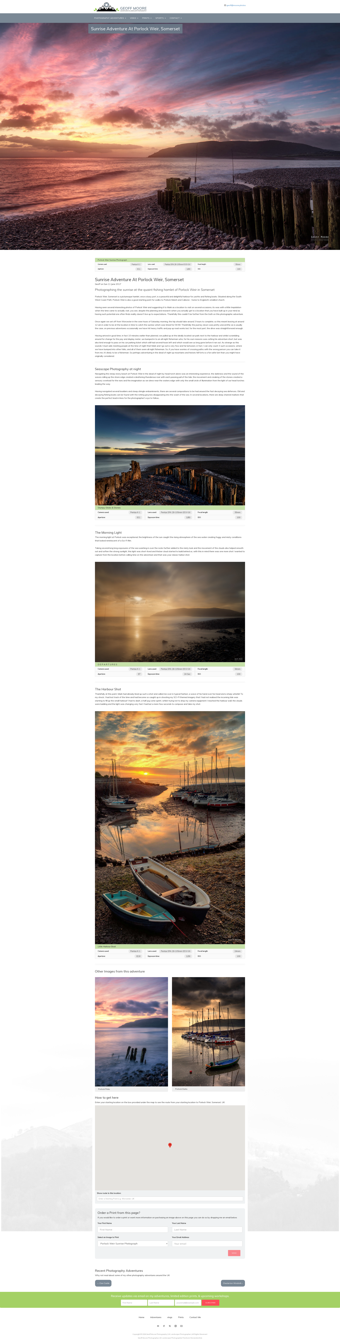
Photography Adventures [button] (109, 18)
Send (234, 1253)
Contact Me (195, 1317)
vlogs (169, 1317)
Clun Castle (103, 1283)
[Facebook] (164, 1326)
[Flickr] (158, 1326)
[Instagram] (175, 1326)
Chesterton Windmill (233, 1283)
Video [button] (133, 18)
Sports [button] (160, 18)
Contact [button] (175, 18)
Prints (181, 1317)
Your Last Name (179, 1223)
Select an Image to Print (108, 1237)
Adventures (155, 1317)
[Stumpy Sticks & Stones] (170, 455)
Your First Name (105, 1223)
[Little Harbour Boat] (170, 827)
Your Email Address (180, 1237)
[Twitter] (170, 1326)
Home (141, 1317)
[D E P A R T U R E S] (170, 612)
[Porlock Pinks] (131, 1032)
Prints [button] (146, 18)
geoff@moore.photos (236, 5)
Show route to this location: (109, 1193)
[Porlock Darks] (208, 1031)
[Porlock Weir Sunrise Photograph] (170, 136)
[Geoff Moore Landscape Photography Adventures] (120, 7)
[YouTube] (181, 1326)
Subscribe (210, 1303)
